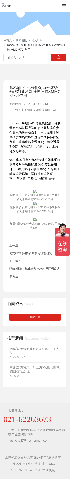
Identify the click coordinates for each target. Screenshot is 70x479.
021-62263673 (27, 419)
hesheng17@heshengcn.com (29, 440)
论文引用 (37, 40)
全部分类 (35, 317)
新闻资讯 (21, 40)
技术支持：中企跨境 (27, 463)
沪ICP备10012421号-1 (25, 470)
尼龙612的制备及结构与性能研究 (30, 253)
